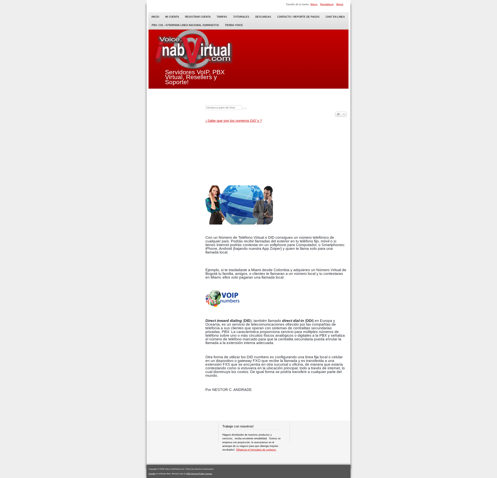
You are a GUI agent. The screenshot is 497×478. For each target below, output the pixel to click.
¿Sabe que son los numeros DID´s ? (233, 121)
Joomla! (152, 474)
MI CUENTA (172, 16)
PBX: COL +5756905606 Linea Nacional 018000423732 (185, 25)
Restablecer (327, 4)
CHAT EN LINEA (335, 16)
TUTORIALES (241, 16)
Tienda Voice (234, 25)
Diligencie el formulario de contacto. (256, 449)
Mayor (313, 4)
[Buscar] (243, 108)
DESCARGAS (263, 16)
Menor (339, 4)
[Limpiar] (245, 108)
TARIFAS (222, 16)
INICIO (155, 16)
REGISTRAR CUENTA (198, 16)
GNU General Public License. (199, 474)
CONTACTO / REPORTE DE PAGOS (298, 16)
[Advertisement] (276, 155)
